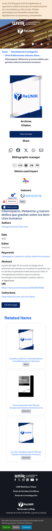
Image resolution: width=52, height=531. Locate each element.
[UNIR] (26, 476)
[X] (19, 480)
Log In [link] (8, 44)
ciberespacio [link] (8, 257)
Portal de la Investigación (26, 496)
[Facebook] (15, 480)
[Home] (26, 23)
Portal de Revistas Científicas (26, 491)
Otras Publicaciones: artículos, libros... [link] (23, 56)
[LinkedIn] (27, 480)
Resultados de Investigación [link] (24, 52)
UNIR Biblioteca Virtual (26, 487)
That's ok (6, 527)
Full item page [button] (10, 305)
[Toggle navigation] (48, 44)
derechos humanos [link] (41, 257)
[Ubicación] (37, 480)
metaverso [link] (19, 257)
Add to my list (12, 207)
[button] (48, 39)
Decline (16, 527)
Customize (26, 527)
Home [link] (5, 52)
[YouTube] (32, 480)
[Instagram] (23, 480)
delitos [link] (28, 257)
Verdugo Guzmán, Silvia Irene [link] (15, 227)
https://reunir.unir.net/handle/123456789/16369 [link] (23, 288)
